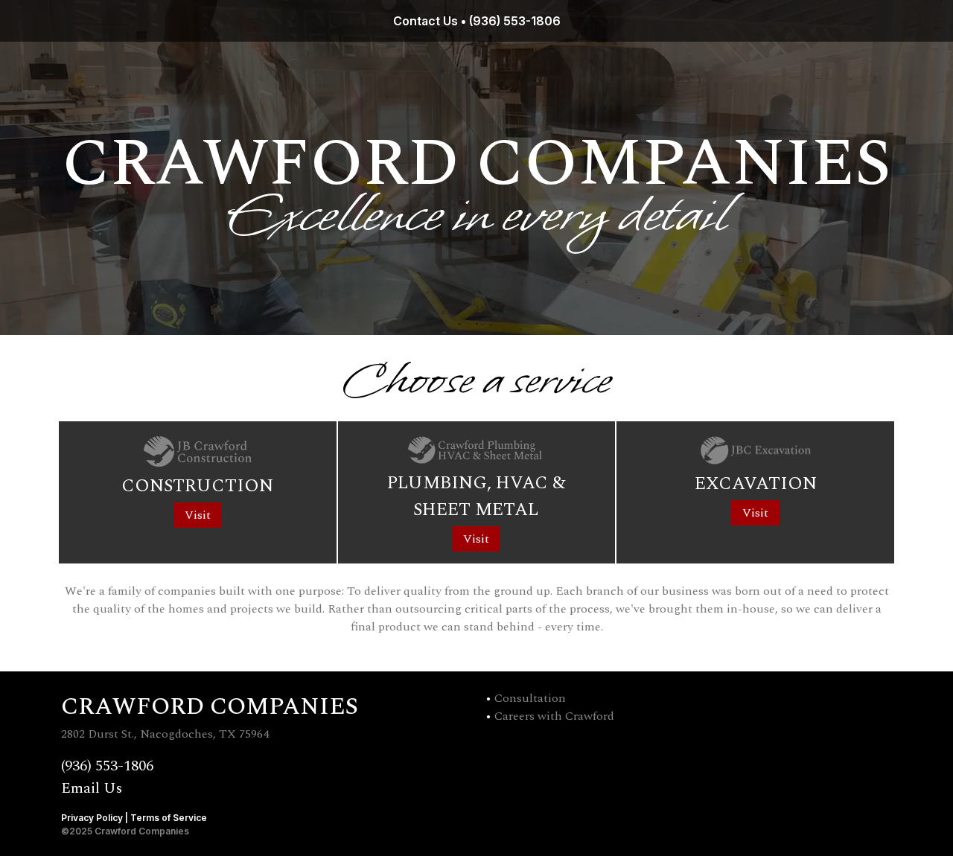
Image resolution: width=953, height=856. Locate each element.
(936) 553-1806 (515, 20)
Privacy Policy (92, 817)
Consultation (530, 698)
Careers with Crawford (554, 716)
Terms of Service (168, 817)
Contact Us (425, 20)
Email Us (91, 788)
